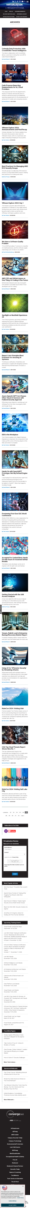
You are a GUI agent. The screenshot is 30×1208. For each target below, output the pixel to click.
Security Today (15, 1169)
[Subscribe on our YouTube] (9, 832)
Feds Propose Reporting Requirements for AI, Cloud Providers (12, 87)
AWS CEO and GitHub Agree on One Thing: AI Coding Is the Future (15, 279)
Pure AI (15, 1160)
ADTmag (15, 1131)
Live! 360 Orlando (8, 956)
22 (10, 812)
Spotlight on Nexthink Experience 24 (14, 316)
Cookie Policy (20, 1197)
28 (6, 815)
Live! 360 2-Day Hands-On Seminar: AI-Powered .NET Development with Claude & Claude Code (15, 998)
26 (23, 812)
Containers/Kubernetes (20, 11)
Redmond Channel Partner (15, 1166)
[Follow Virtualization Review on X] (15, 1)
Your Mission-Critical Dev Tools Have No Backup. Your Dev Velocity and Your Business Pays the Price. (15, 1087)
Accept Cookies (12, 1205)
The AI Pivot (15, 1181)
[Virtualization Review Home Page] (15, 5)
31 (15, 815)
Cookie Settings (12, 1200)
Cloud (6, 11)
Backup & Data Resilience (21, 16)
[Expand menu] (27, 2)
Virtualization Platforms (8, 16)
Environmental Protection (15, 1144)
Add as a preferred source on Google (15, 7)
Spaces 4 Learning (15, 1172)
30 (12, 815)
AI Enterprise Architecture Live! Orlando (15, 969)
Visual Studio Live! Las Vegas (12, 1016)
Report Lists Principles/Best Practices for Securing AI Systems (13, 357)
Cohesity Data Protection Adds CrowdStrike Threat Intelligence (14, 49)
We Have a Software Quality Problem (12, 242)
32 (18, 815)
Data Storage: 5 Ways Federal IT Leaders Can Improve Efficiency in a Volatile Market (15, 1051)
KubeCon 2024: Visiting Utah (13, 708)
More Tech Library (9, 1062)
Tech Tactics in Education (15, 1178)
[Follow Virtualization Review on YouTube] (22, 1)
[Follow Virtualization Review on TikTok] (17, 1)
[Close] (23, 1186)
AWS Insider (15, 1134)
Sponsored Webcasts (10, 1068)
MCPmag (15, 1150)
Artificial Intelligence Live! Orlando (13, 963)
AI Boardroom (15, 1128)
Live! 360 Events (15, 1147)
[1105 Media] (15, 1121)
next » (22, 815)
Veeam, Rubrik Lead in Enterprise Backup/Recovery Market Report (14, 634)
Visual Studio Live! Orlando (11, 990)
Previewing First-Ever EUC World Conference (14, 514)
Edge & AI (11, 11)
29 (9, 815)
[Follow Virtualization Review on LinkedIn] (13, 1)
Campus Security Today (15, 1138)
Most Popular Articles (11, 883)
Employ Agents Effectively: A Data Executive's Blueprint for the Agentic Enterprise (14, 1036)
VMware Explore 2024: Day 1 (13, 203)
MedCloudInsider (15, 1153)
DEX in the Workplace (10, 435)
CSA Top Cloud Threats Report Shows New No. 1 (13, 748)
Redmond (15, 1163)
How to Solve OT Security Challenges (14, 1057)
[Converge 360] (15, 1114)
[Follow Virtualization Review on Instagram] (20, 1)
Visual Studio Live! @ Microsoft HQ (14, 1022)
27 (26, 812)
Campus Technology (15, 1141)
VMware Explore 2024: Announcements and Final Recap (14, 128)
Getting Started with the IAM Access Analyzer (13, 595)
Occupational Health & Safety (15, 1156)
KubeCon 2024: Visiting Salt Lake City (14, 790)
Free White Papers (9, 1031)
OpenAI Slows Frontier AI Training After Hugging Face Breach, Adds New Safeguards (15, 895)
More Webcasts (9, 1099)
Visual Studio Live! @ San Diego (13, 926)
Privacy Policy (15, 857)
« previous (5, 812)
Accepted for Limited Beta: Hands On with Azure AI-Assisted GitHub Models (15, 559)
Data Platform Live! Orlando (11, 984)
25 (20, 812)
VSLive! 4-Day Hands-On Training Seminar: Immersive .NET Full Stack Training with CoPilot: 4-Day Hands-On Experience (16, 1008)
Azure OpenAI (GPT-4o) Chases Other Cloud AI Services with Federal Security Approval (14, 398)
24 (16, 812)
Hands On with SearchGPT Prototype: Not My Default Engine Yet (14, 473)
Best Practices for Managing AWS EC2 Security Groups (15, 167)
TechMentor (15, 1175)
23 (13, 812)
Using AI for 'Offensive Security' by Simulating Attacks (14, 669)
